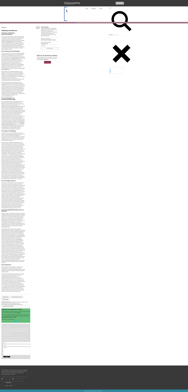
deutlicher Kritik (19, 238)
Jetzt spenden (47, 62)
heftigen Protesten (15, 58)
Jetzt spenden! (15, 321)
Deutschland (43, 43)
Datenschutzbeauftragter (48, 39)
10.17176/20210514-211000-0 (8, 306)
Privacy (11, 385)
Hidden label (113, 68)
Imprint (7, 385)
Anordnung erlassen (10, 41)
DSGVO (42, 39)
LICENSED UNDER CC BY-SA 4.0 (16, 296)
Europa (46, 43)
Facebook (54, 39)
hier (2, 107)
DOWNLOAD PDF (5, 296)
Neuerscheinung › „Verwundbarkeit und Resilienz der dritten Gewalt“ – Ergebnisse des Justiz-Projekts (94, 22)
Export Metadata (5, 299)
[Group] (72, 2)
